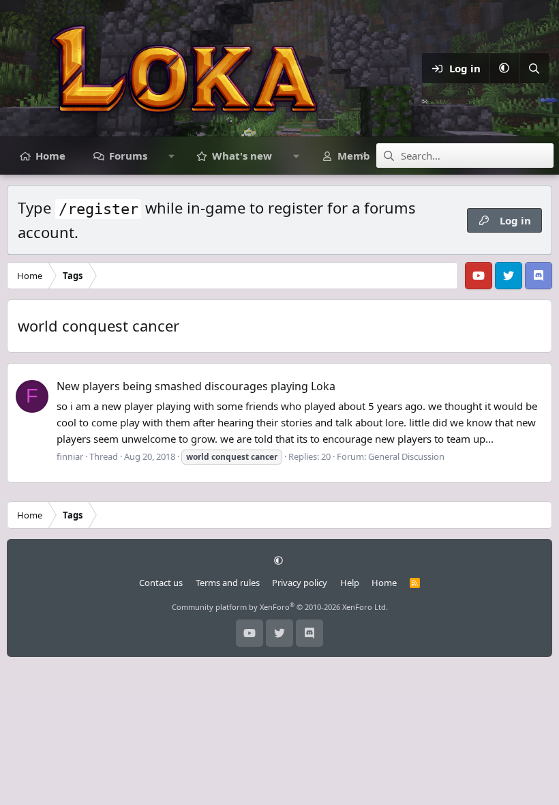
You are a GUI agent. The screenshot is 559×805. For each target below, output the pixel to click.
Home (50, 155)
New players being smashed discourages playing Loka (196, 386)
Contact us (161, 582)
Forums (128, 155)
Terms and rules (228, 582)
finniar (70, 456)
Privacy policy (299, 582)
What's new (242, 155)
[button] (504, 68)
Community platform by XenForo (280, 607)
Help (349, 582)
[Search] (534, 68)
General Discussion (406, 456)
